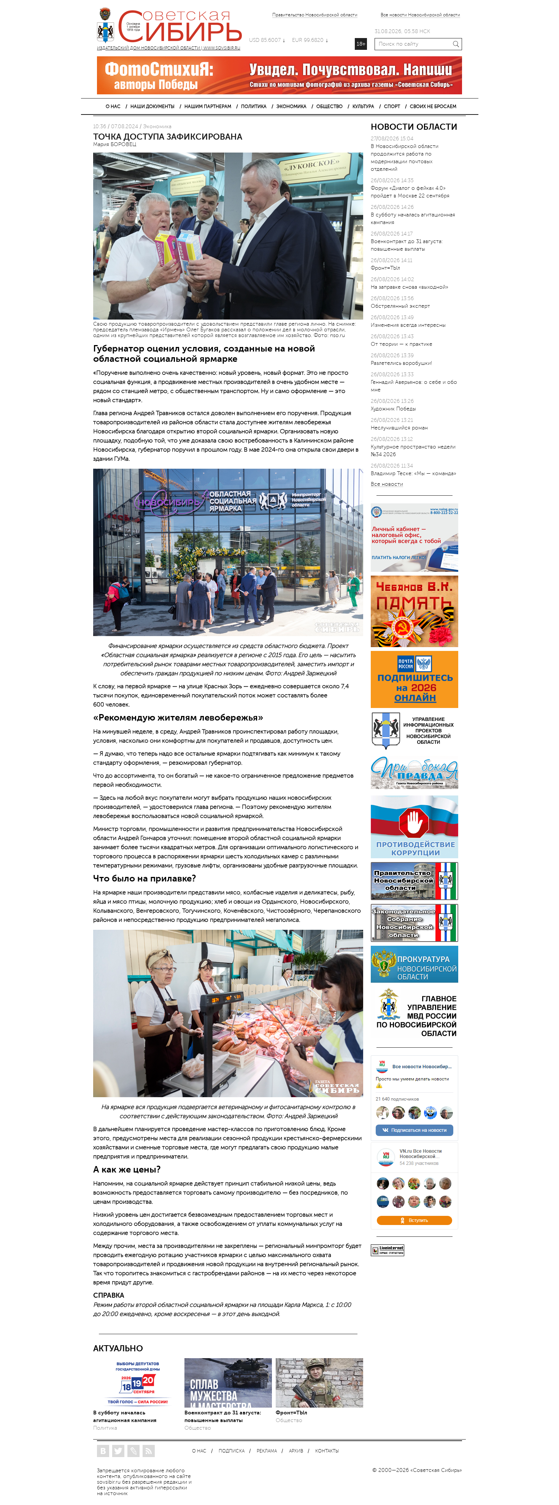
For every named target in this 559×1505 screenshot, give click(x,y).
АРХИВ (296, 1451)
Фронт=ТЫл (291, 1413)
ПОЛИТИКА (254, 106)
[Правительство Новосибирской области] (414, 898)
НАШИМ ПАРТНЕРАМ (207, 106)
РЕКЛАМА (267, 1451)
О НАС (113, 106)
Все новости (387, 484)
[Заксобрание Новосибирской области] (414, 940)
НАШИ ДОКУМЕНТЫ (152, 106)
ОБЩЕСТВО (329, 106)
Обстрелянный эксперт (400, 306)
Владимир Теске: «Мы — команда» (413, 473)
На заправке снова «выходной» (409, 287)
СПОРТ (392, 106)
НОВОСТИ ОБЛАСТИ (414, 127)
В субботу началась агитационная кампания (124, 1416)
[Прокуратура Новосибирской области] (414, 981)
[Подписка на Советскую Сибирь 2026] (414, 706)
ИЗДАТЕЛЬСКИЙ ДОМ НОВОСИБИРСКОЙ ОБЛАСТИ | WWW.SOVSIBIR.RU (173, 27)
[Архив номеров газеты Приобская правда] (414, 790)
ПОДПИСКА (232, 1451)
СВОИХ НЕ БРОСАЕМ (433, 106)
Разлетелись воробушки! (401, 363)
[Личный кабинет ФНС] (414, 570)
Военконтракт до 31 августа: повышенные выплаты (222, 1416)
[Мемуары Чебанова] (414, 645)
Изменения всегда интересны (408, 325)
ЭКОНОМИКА (291, 106)
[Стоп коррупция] (414, 856)
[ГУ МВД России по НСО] (414, 1036)
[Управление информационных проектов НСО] (414, 748)
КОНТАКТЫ (327, 1451)
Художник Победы (393, 409)
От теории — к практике (401, 344)
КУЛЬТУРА (363, 106)
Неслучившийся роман (399, 428)
